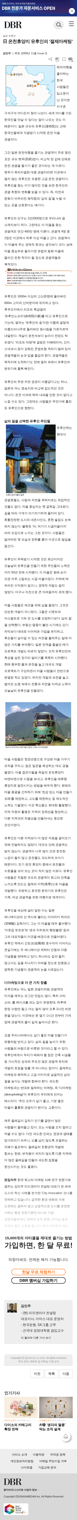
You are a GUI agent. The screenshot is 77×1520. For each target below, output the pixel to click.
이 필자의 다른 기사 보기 (36, 1337)
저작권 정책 (57, 1454)
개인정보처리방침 (21, 1461)
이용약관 (38, 1454)
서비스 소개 (19, 1454)
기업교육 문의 (47, 1467)
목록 (51, 1373)
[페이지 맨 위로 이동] (66, 1437)
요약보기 (70, 59)
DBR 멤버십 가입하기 (38, 1280)
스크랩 (64, 59)
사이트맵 (26, 1467)
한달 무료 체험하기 (38, 1272)
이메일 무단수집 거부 (53, 1461)
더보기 (50, 59)
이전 (37, 1373)
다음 (66, 1373)
